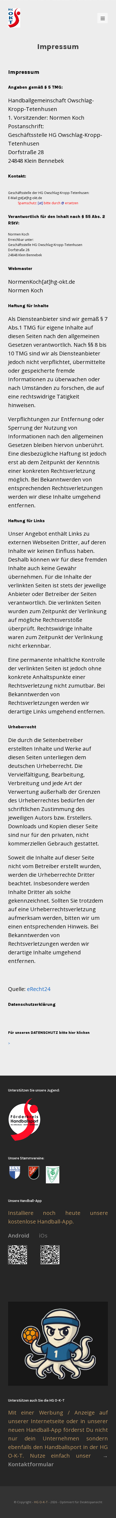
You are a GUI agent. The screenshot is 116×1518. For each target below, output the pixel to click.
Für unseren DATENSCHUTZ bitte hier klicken (49, 1033)
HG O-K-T (41, 1502)
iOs (43, 1235)
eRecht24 (38, 989)
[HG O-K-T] (14, 17)
